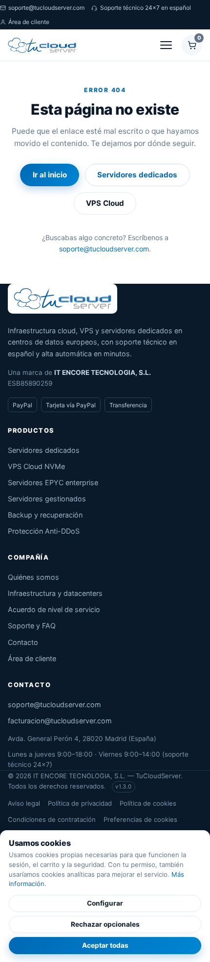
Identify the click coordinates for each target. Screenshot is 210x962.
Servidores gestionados (47, 498)
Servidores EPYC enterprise (53, 482)
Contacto (23, 642)
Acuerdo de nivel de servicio (54, 609)
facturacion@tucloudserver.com (60, 720)
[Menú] (166, 45)
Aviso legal (24, 803)
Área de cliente (28, 21)
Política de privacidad (80, 803)
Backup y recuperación (45, 515)
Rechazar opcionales (105, 924)
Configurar (105, 903)
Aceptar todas (105, 945)
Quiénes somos (33, 577)
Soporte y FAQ (32, 625)
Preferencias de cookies (140, 819)
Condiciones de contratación (52, 819)
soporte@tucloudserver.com (46, 7)
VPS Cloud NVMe (36, 466)
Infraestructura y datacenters (55, 593)
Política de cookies (148, 803)
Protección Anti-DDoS (44, 531)
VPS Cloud (105, 203)
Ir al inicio (50, 174)
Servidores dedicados (137, 174)
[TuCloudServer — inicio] (42, 45)
